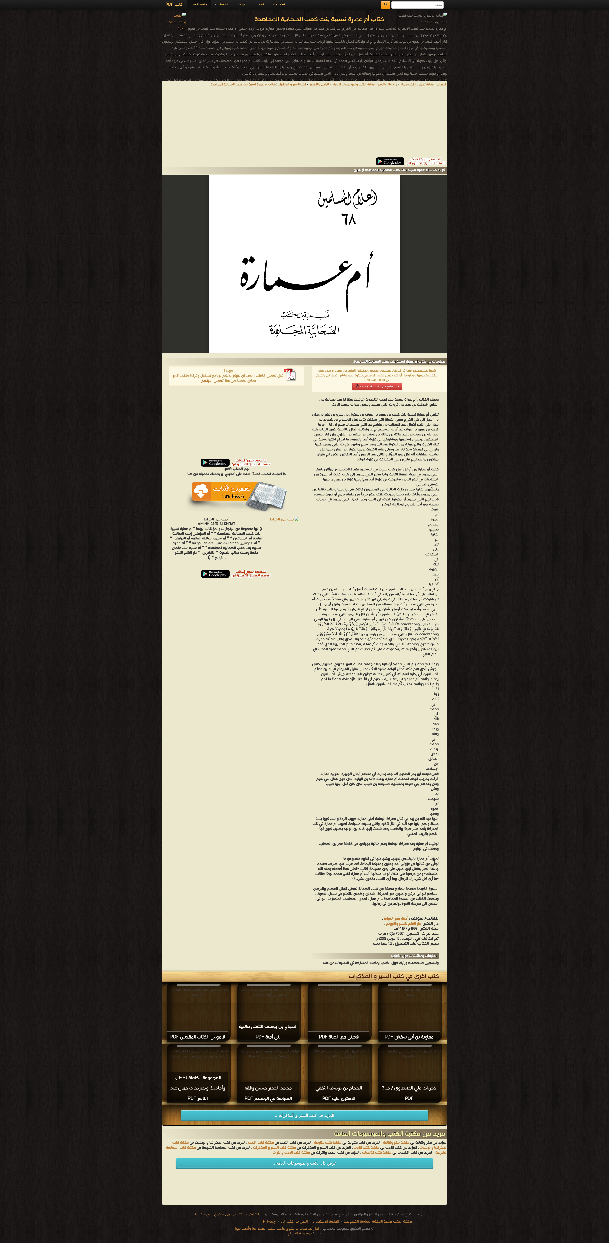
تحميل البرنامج (212, 380)
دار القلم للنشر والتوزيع (403, 923)
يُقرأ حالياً (241, 4)
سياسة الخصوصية (357, 1221)
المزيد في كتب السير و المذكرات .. (304, 1115)
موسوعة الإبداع (300, 1233)
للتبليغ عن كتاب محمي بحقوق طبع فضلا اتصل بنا (221, 1214)
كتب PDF (174, 5)
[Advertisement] (304, 124)
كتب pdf (287, 1221)
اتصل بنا (301, 1221)
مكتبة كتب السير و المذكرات (274, 1147)
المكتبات (222, 4)
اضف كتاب (278, 4)
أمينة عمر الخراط (396, 918)
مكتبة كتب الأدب (261, 1142)
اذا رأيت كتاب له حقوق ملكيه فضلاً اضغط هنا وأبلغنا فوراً (277, 1228)
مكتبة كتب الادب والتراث (291, 1152)
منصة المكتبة (382, 1221)
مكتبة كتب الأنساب (376, 1152)
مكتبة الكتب (199, 4)
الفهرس (259, 4)
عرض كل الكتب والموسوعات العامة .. (305, 1163)
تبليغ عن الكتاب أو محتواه (376, 386)
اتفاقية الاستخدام (325, 1221)
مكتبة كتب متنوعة (327, 1142)
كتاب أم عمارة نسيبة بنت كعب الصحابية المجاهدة (243, 84)
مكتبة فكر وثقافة (396, 1142)
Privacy (269, 1221)
